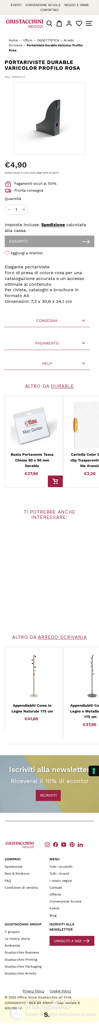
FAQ (8, 881)
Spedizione (53, 224)
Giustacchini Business (22, 952)
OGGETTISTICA (48, 40)
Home (13, 40)
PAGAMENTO (47, 343)
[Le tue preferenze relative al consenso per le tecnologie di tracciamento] (94, 771)
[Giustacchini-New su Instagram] (47, 844)
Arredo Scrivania (62, 637)
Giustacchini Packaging (23, 966)
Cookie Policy (60, 991)
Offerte (55, 894)
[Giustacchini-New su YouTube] (63, 844)
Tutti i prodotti (61, 867)
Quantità (13, 198)
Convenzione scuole (43, 5)
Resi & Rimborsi (17, 873)
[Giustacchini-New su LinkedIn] (80, 844)
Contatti (56, 888)
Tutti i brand (59, 873)
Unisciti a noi (67, 941)
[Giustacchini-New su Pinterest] (72, 844)
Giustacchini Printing (21, 960)
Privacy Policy (33, 991)
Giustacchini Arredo (20, 973)
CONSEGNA (46, 320)
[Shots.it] (49, 1015)
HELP (47, 363)
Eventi (16, 5)
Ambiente (12, 945)
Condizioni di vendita (21, 888)
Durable (62, 386)
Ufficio (27, 40)
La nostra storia (17, 939)
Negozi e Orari (76, 5)
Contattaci (49, 10)
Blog (53, 915)
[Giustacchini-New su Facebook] (55, 844)
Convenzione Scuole (65, 901)
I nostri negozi (61, 881)
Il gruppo (12, 932)
